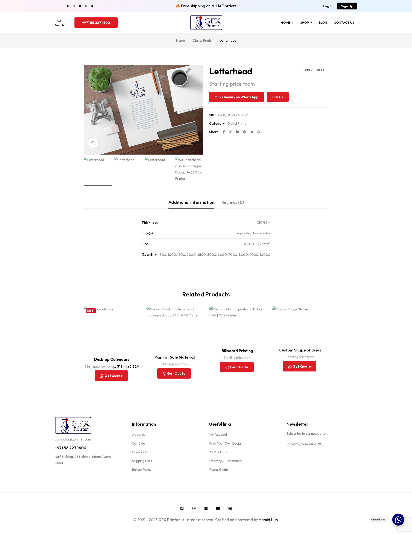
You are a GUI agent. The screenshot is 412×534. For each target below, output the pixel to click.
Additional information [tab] (191, 202)
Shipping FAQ (142, 461)
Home (285, 22)
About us (138, 434)
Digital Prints (202, 40)
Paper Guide (218, 469)
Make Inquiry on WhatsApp (236, 97)
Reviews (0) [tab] (232, 202)
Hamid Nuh (268, 519)
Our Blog (138, 443)
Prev (309, 70)
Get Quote (114, 375)
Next (321, 70)
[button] (328, 6)
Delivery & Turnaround (225, 461)
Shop (304, 22)
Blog (323, 22)
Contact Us (344, 22)
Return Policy (141, 469)
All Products (218, 452)
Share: (214, 132)
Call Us (277, 97)
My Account (218, 434)
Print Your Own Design (225, 443)
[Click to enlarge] (93, 143)
